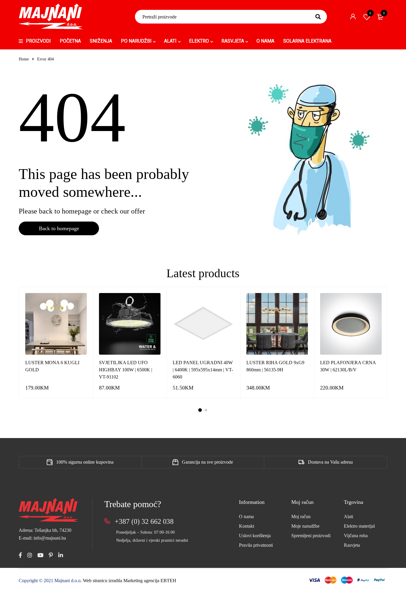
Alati (348, 516)
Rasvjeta (352, 545)
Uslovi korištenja (255, 535)
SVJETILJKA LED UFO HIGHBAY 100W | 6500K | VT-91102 (125, 369)
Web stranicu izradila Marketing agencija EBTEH (129, 580)
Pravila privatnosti (256, 545)
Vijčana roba (356, 535)
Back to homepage (59, 228)
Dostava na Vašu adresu (330, 462)
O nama (246, 516)
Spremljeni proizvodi (311, 535)
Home (24, 59)
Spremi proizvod (370, 13)
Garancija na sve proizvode (207, 462)
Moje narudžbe (305, 526)
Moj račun (301, 516)
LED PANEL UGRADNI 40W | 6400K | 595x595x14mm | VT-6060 (203, 369)
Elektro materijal (359, 526)
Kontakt (246, 526)
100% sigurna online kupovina (85, 462)
